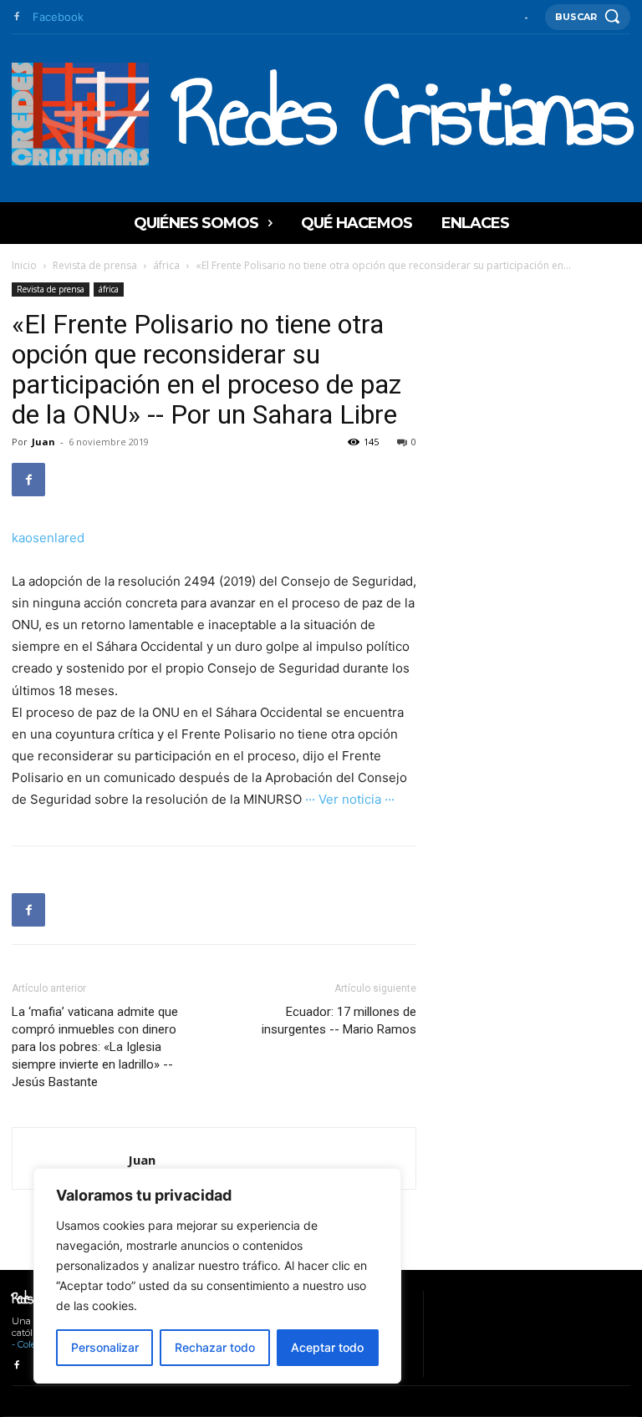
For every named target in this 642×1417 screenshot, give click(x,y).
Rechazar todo (215, 1347)
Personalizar (105, 1347)
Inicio (24, 265)
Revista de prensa (95, 265)
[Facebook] (16, 17)
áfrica (166, 265)
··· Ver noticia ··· (350, 799)
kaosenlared (48, 538)
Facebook (58, 16)
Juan (43, 441)
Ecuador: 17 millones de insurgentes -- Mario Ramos (339, 1020)
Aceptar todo (327, 1347)
